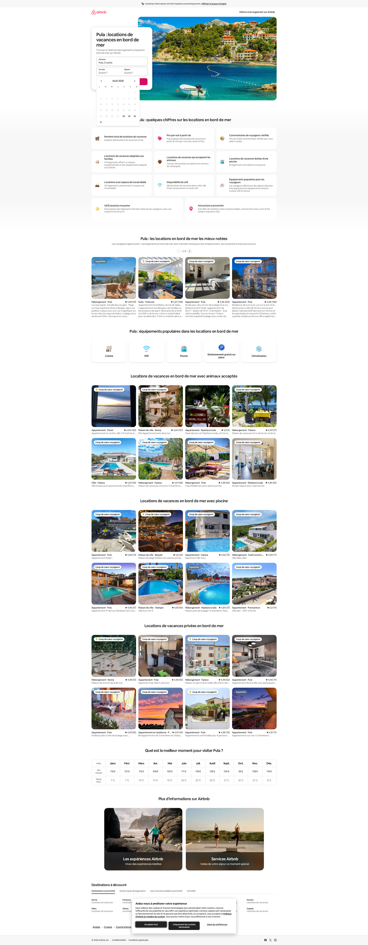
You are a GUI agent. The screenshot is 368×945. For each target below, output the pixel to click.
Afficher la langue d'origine (213, 3)
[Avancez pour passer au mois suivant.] (134, 81)
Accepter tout (151, 924)
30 (135, 116)
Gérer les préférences (217, 924)
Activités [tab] (191, 891)
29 (129, 116)
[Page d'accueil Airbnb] (99, 12)
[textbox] (109, 72)
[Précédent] (178, 251)
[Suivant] (189, 251)
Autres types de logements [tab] (132, 891)
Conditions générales (138, 940)
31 (101, 122)
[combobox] (122, 62)
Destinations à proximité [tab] (103, 891)
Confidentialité (119, 940)
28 (123, 116)
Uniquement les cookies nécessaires (184, 925)
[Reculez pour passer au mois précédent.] (101, 81)
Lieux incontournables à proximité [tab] (166, 891)
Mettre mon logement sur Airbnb (257, 12)
